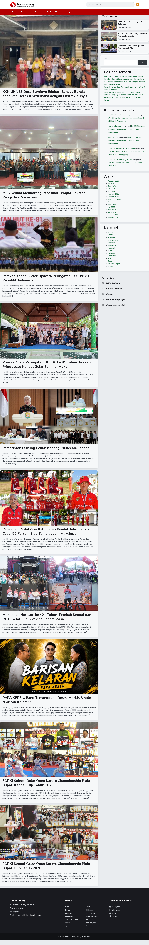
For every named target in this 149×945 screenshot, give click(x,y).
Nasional (111, 248)
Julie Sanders (113, 137)
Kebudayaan (113, 243)
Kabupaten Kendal (115, 305)
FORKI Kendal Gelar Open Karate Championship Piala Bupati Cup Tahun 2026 (46, 866)
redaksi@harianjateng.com (31, 915)
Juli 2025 (111, 202)
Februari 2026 (113, 194)
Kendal (109, 293)
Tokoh (110, 266)
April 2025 (112, 210)
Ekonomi (59, 12)
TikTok (114, 916)
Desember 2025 (114, 196)
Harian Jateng (113, 282)
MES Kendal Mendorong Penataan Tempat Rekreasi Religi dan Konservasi (44, 195)
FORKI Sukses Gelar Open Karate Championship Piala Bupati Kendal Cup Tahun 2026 (46, 783)
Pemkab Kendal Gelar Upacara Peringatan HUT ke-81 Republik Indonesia (46, 278)
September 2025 (114, 199)
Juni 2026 (112, 186)
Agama (70, 12)
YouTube (115, 913)
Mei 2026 (111, 189)
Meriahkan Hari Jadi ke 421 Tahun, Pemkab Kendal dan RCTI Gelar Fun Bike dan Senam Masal (46, 617)
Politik (48, 12)
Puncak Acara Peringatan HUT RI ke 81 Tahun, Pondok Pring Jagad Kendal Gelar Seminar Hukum (46, 364)
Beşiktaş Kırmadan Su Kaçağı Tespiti (122, 115)
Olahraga (111, 253)
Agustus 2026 (113, 181)
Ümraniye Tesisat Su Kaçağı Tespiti (122, 148)
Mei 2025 (111, 207)
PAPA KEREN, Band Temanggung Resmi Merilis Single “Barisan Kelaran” (46, 700)
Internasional (113, 240)
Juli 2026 (111, 183)
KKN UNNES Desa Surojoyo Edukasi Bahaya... (133, 23)
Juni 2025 (112, 204)
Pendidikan (26, 12)
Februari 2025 (113, 215)
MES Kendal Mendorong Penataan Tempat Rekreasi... (132, 35)
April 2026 (112, 191)
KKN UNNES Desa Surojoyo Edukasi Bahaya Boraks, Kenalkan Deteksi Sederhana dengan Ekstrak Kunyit (44, 93)
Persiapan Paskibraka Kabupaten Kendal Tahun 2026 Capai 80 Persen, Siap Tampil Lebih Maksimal (45, 531)
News (14, 12)
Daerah (110, 235)
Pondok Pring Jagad (116, 299)
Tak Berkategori (114, 264)
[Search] (133, 4)
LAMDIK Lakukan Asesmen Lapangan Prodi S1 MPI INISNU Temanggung (126, 129)
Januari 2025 (113, 217)
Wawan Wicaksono (115, 126)
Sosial (38, 12)
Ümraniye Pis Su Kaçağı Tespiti (120, 160)
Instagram (116, 907)
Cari (105, 58)
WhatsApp (116, 910)
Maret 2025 (112, 212)
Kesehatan (112, 245)
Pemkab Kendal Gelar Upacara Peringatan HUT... (131, 47)
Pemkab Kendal (114, 288)
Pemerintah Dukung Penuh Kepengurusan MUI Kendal (46, 448)
